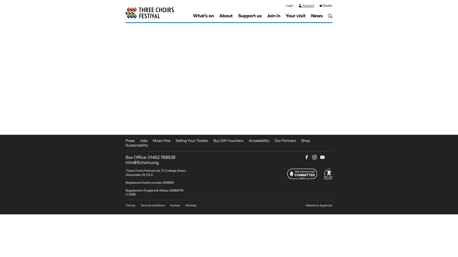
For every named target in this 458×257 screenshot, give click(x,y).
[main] (229, 79)
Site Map (190, 205)
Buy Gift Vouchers (228, 140)
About (226, 15)
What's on (203, 15)
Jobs (143, 140)
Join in (273, 15)
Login (289, 5)
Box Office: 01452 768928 (150, 157)
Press (130, 140)
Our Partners (285, 140)
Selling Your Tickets (192, 140)
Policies (130, 205)
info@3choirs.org (142, 162)
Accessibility (259, 140)
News (317, 15)
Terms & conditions (153, 205)
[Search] (330, 16)
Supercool (326, 205)
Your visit (296, 15)
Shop (305, 140)
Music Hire (161, 140)
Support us (250, 15)
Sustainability (137, 145)
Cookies (175, 205)
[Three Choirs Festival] (150, 13)
